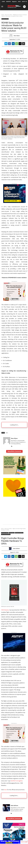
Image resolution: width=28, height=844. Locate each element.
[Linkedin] (13, 43)
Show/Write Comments (14, 451)
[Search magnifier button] (24, 6)
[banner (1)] (14, 300)
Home (2, 14)
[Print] (23, 43)
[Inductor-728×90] (14, 843)
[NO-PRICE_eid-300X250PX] (14, 474)
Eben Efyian (17, 35)
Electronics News (8, 14)
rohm (7, 432)
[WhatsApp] (16, 43)
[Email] (20, 43)
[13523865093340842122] (14, 496)
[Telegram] (5, 43)
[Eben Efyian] (11, 35)
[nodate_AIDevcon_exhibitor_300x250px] (14, 202)
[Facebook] (9, 43)
